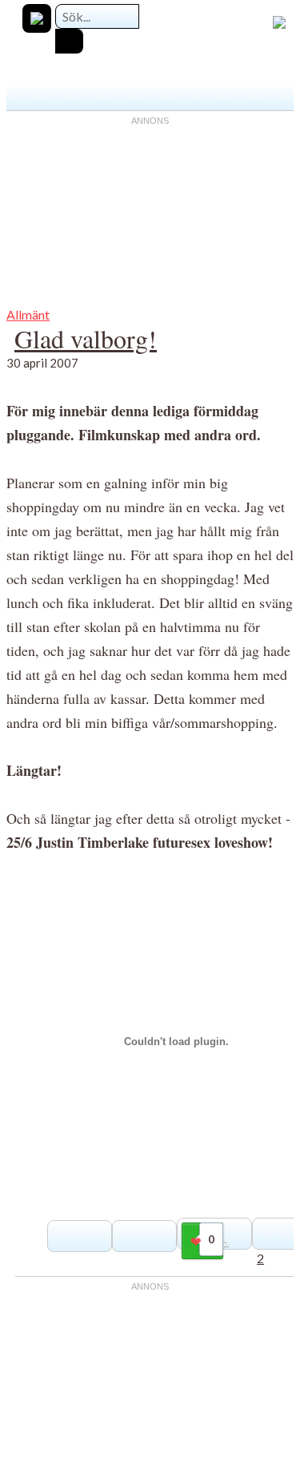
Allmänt (28, 314)
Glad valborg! (85, 338)
